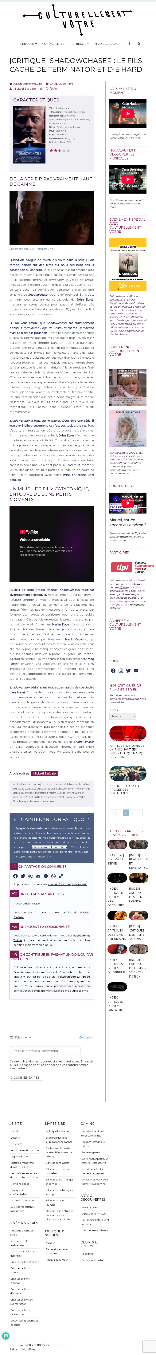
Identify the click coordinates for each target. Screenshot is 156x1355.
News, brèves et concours (24, 1150)
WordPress (29, 1349)
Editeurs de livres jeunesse (55, 1202)
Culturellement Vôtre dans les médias (22, 1164)
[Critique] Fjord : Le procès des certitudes (125, 789)
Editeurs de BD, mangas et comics (59, 1181)
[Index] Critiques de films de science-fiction (138, 968)
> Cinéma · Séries (53, 43)
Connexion (86, 1037)
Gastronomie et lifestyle (94, 1230)
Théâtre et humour (57, 1259)
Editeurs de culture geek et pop (59, 1192)
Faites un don (67, 976)
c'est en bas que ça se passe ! (67, 884)
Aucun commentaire (27, 83)
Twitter (18, 940)
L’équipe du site (19, 1156)
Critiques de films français (24, 1262)
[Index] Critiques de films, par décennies (116, 897)
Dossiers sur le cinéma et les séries (24, 1322)
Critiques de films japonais (19, 1280)
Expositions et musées (94, 1213)
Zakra (13, 1349)
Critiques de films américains (19, 1270)
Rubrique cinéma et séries (21, 1232)
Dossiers (15, 1137)
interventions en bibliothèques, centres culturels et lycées (126, 463)
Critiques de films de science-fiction (21, 1301)
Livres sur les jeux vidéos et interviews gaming (94, 1181)
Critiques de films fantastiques (19, 1312)
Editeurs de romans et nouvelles (58, 1171)
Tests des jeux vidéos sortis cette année (92, 1133)
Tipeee (85, 976)
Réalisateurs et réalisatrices (18, 1243)
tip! (122, 567)
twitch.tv (125, 536)
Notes (113, 710)
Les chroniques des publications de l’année (59, 1139)
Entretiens (16, 1144)
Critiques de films (61, 83)
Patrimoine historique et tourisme (95, 1222)
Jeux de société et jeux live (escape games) (94, 1171)
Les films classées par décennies (22, 1253)
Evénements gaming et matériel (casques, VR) (94, 1160)
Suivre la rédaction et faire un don (22, 1208)
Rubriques (26, 43)
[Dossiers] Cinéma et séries (115, 859)
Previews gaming (91, 1152)
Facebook (79, 935)
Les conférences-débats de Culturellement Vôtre (24, 1175)
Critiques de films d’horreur (19, 1291)
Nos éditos (87, 1253)
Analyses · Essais (106, 43)
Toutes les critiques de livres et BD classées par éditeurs (59, 1152)
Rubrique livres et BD (58, 1131)
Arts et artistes (89, 1207)
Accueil (14, 1131)
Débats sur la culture (93, 1260)
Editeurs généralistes (57, 1162)
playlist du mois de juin (127, 134)
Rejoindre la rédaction (22, 1200)
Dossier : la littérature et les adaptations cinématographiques (59, 1215)
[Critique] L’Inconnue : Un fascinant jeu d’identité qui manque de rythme (127, 751)
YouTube (121, 540)
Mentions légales (19, 1183)
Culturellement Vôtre (34, 1344)
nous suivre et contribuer (49, 847)
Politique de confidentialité (18, 1192)
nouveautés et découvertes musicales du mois (126, 203)
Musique (50, 1243)
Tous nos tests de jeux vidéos (93, 1144)
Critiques (79, 43)
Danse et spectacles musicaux (57, 1251)
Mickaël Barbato (24, 88)
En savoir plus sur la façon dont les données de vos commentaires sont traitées (51, 1065)
